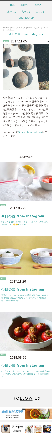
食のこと (39, 5)
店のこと (40, 11)
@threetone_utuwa (30, 132)
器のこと (25, 5)
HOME (11, 5)
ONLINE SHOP (26, 18)
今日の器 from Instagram (26, 34)
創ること (26, 11)
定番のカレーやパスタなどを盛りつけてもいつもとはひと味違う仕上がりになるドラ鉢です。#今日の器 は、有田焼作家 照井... (25, 298)
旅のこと (11, 11)
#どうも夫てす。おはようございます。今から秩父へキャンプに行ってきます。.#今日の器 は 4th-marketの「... (25, 374)
